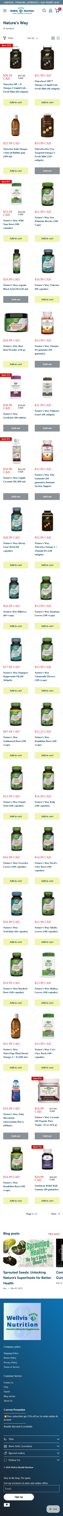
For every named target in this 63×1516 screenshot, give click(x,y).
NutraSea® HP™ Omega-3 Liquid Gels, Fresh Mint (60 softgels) (47, 85)
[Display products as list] (58, 38)
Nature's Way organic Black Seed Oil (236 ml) (15, 287)
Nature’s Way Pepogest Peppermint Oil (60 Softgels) (15, 676)
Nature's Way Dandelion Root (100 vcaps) (46, 741)
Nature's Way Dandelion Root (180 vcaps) (14, 1186)
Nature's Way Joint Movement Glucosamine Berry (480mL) (13, 1120)
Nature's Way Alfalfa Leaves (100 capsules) (46, 929)
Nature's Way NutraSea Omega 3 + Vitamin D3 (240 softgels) (46, 549)
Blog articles (9, 1396)
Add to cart (16, 102)
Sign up (19, 1496)
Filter (10, 38)
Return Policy (10, 1358)
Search (7, 1391)
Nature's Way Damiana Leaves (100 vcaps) (47, 613)
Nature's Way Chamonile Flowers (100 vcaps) (45, 676)
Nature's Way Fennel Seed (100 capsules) (14, 804)
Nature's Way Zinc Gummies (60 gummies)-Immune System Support (45, 480)
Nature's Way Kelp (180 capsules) (45, 804)
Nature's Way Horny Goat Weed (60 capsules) (14, 547)
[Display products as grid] (53, 38)
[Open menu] (4, 10)
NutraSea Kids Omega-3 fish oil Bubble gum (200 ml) (15, 153)
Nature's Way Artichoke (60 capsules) (15, 929)
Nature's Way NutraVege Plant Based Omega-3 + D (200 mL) (15, 1053)
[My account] (50, 10)
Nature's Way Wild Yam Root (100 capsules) (13, 224)
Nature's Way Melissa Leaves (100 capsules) (46, 990)
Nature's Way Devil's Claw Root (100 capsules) (46, 867)
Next (53, 1214)
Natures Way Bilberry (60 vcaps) (15, 613)
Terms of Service (11, 1367)
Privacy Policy (10, 1362)
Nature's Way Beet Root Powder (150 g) (14, 348)
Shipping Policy (11, 1353)
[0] (57, 10)
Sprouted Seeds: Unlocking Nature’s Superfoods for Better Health (27, 1277)
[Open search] (44, 10)
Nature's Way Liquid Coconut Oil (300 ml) (14, 480)
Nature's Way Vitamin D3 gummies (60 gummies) (46, 350)
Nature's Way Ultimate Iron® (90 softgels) (47, 413)
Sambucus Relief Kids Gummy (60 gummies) (46, 1187)
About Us (8, 1401)
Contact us (8, 1382)
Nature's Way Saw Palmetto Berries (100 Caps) (46, 221)
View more (54, 1234)
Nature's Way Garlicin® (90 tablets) (14, 416)
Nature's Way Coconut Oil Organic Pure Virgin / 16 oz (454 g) (47, 1121)
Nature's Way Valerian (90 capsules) (47, 287)
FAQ (6, 1387)
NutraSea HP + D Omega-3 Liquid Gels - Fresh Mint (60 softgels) (15, 88)
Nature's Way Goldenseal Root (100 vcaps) (14, 741)
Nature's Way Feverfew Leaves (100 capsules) (15, 865)
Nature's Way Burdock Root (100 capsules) (15, 990)
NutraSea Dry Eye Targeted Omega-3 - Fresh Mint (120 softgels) (45, 155)
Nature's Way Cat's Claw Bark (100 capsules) (45, 1053)
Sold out (47, 171)
